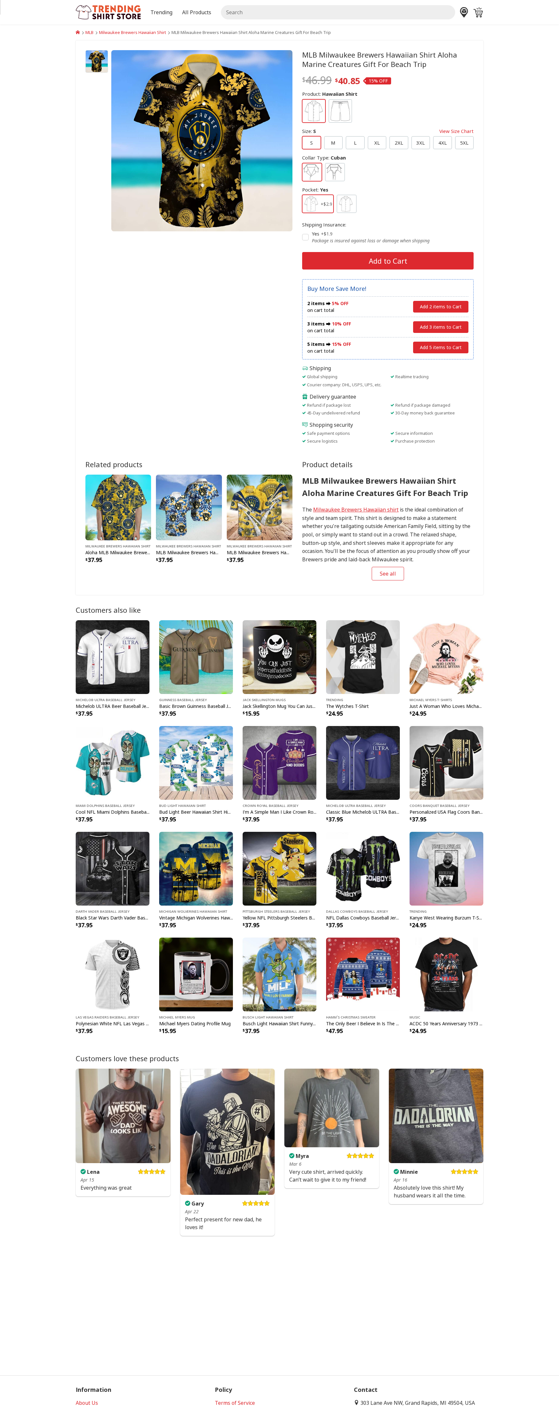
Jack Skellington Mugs (264, 699)
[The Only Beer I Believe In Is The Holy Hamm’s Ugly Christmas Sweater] (363, 973)
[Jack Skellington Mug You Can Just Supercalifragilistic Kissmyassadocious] (279, 656)
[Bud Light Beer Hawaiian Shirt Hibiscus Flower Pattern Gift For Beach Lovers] (196, 762)
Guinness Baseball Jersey (183, 699)
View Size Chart (456, 131)
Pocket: (315, 189)
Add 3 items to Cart (441, 327)
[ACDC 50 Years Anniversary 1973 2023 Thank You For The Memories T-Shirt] (446, 973)
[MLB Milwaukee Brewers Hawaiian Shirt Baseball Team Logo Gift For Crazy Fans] (259, 506)
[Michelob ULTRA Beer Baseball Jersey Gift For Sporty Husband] (112, 656)
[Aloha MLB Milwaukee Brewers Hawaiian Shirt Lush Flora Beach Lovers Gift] (118, 506)
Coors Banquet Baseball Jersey (439, 805)
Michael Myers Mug (177, 1017)
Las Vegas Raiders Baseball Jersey (107, 1017)
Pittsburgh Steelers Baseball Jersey (276, 911)
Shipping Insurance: (324, 224)
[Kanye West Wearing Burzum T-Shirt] (446, 868)
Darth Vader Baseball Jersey (102, 911)
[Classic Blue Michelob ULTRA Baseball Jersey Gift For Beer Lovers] (363, 762)
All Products (196, 12)
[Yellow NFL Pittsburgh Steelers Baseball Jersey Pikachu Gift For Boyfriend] (279, 868)
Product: (329, 94)
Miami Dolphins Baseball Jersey (105, 805)
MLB (89, 32)
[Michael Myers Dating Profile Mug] (196, 973)
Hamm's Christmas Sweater (351, 1017)
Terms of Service (235, 1402)
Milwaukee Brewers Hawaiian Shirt (132, 32)
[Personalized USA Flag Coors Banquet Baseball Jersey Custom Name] (446, 762)
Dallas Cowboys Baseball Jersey (357, 911)
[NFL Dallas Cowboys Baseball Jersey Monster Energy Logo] (363, 868)
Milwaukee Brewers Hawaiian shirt (356, 509)
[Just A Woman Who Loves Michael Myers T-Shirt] (446, 656)
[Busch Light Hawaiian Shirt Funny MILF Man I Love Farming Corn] (279, 973)
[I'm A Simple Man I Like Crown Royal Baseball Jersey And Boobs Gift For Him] (279, 762)
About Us (87, 1402)
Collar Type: (324, 157)
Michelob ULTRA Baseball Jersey (105, 699)
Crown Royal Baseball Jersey (270, 805)
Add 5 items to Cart (441, 347)
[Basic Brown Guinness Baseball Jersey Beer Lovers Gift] (196, 656)
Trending (334, 699)
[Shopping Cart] (478, 12)
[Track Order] (464, 12)
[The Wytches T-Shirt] (363, 656)
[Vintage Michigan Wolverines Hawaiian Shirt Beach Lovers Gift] (196, 868)
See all (388, 573)
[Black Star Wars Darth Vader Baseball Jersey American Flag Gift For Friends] (112, 868)
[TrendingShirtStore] (78, 32)
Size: (388, 131)
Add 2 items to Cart (441, 306)
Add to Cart (388, 261)
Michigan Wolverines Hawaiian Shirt (193, 911)
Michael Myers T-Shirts (431, 699)
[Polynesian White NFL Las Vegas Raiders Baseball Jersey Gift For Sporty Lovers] (112, 973)
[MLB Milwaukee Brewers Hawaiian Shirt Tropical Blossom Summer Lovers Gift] (189, 506)
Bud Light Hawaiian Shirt (182, 805)
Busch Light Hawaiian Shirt (268, 1017)
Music (415, 1017)
